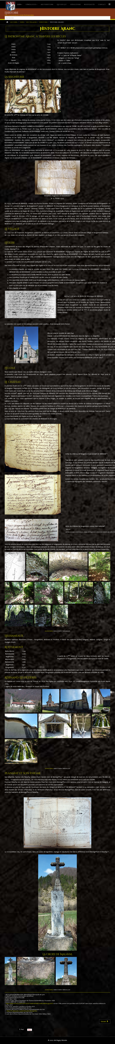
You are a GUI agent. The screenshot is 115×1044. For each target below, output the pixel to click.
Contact (102, 4)
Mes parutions (47, 4)
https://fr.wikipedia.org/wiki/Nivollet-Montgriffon (22, 1011)
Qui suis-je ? (62, 4)
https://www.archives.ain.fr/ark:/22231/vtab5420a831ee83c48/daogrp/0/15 (29, 1003)
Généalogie (31, 4)
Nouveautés (89, 4)
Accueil (14, 22)
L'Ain (19, 4)
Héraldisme (75, 4)
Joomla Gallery (49, 631)
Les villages (31, 22)
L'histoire (43, 22)
